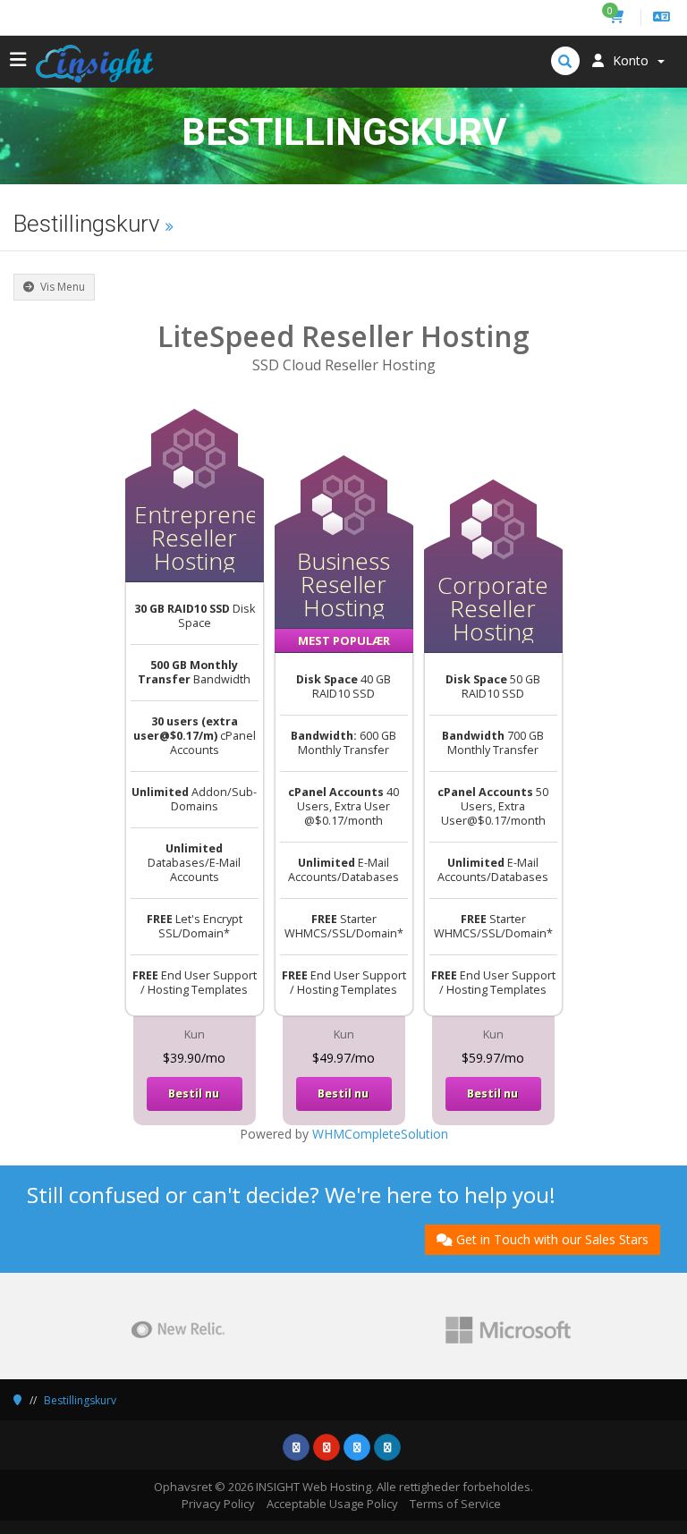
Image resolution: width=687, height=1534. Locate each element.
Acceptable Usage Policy (332, 1504)
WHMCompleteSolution (380, 1133)
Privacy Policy (218, 1504)
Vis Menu (61, 286)
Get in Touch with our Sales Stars (552, 1239)
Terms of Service (455, 1504)
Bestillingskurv (80, 1400)
